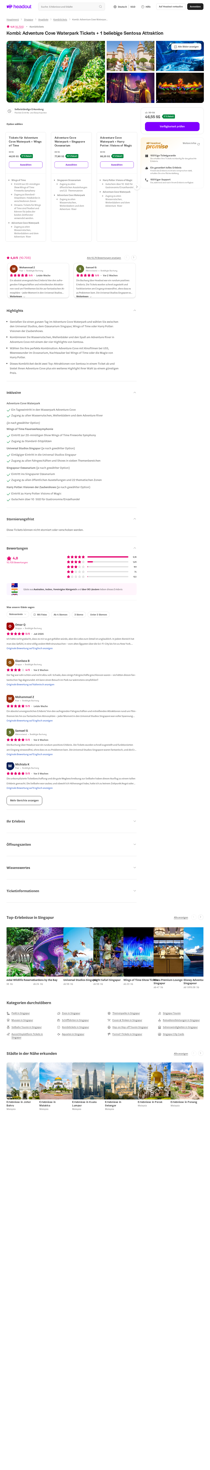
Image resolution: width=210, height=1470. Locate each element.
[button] (56, 72)
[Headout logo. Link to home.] (19, 6)
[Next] (137, 187)
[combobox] (71, 6)
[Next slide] (134, 257)
